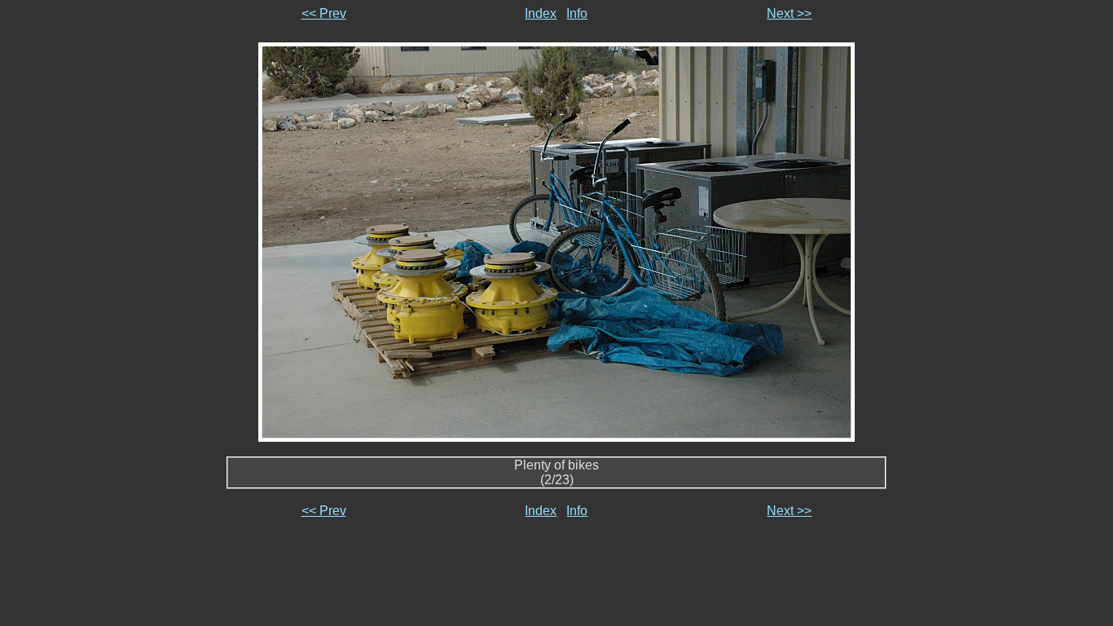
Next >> (789, 13)
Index (540, 13)
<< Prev (323, 13)
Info (576, 13)
